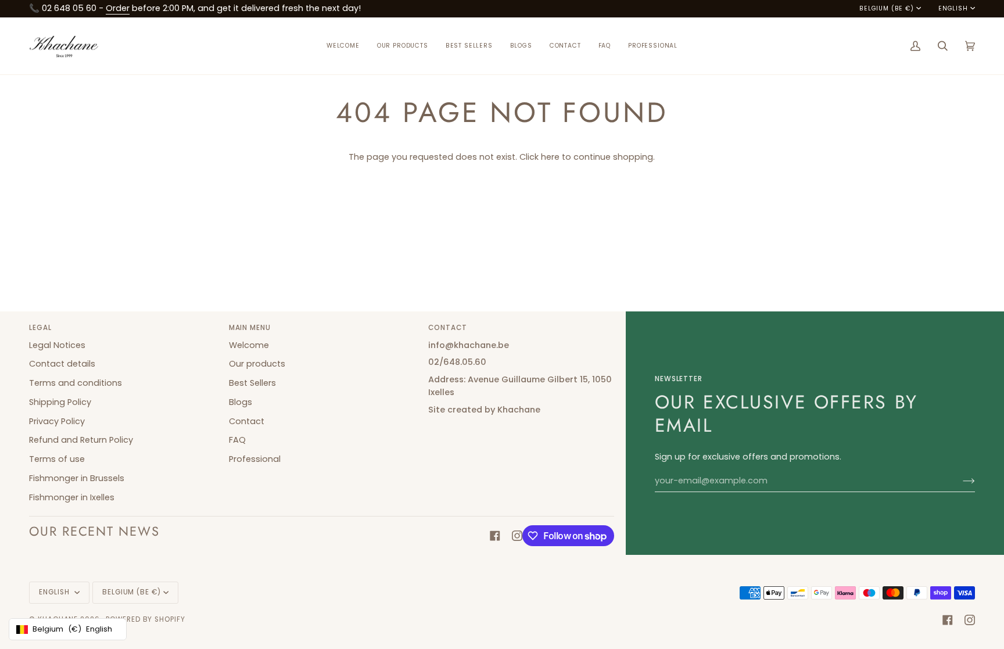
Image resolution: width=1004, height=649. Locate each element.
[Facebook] (495, 535)
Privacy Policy (57, 421)
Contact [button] (447, 327)
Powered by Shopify (145, 619)
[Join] (959, 481)
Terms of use (57, 459)
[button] (402, 46)
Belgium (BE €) (886, 9)
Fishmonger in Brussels (76, 478)
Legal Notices (57, 345)
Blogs (240, 402)
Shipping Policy (60, 402)
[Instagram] (517, 535)
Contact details (62, 364)
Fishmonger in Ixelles (71, 497)
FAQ (237, 440)
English (953, 9)
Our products (257, 364)
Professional (255, 459)
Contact (246, 421)
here (550, 157)
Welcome (249, 345)
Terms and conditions (75, 383)
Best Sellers (252, 383)
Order (118, 8)
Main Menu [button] (250, 327)
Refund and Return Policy (81, 440)
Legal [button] (40, 327)
